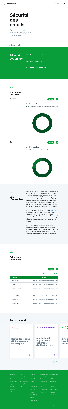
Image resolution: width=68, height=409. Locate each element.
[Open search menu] (64, 3)
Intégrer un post (13, 381)
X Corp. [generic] (21, 374)
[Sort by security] (41, 277)
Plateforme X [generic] (13, 374)
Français (53, 405)
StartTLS (53, 210)
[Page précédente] (43, 273)
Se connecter (58, 3)
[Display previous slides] (53, 362)
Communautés (43, 384)
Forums (41, 383)
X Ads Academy (53, 394)
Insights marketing (54, 389)
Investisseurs (23, 387)
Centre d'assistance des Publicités (33, 386)
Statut (11, 378)
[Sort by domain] (12, 277)
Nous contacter (33, 400)
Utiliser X (32, 380)
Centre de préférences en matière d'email (33, 394)
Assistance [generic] (32, 374)
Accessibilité (12, 380)
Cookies (22, 405)
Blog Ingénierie (43, 389)
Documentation (43, 381)
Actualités (22, 380)
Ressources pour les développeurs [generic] (44, 375)
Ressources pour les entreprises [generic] (54, 375)
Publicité (52, 378)
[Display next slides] (57, 362)
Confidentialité (30, 405)
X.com (11, 376)
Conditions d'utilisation (43, 405)
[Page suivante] (51, 273)
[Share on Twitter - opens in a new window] (57, 99)
